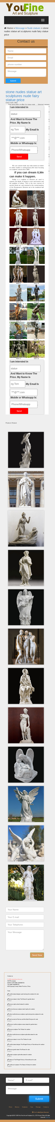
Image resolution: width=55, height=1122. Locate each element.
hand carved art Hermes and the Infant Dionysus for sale (23, 1019)
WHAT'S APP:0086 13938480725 (15, 983)
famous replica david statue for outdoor (19, 1004)
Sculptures (25, 1107)
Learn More (27, 444)
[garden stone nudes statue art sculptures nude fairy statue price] (27, 274)
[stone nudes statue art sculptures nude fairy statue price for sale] (27, 331)
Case (8, 991)
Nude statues (33, 28)
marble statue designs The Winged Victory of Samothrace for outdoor (26, 1044)
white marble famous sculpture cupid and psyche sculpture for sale (26, 1014)
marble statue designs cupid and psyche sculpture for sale (24, 994)
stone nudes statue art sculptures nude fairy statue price (24, 96)
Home (10, 1107)
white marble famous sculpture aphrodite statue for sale (23, 1034)
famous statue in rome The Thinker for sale (20, 1039)
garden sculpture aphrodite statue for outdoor (20, 1054)
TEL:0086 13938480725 (13, 984)
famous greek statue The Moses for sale (19, 1049)
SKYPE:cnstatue (11, 981)
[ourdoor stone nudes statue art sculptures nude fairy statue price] (27, 218)
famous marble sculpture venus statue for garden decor (23, 1024)
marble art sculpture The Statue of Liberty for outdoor (22, 1064)
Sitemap (48, 1117)
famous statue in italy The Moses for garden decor (22, 999)
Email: (41, 1112)
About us (17, 1107)
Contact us (10, 976)
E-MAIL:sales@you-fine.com (14, 979)
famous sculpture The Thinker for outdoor (19, 1029)
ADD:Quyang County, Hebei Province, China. (19, 986)
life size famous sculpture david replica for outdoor (22, 1009)
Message (20, 28)
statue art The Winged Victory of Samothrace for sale (22, 1059)
